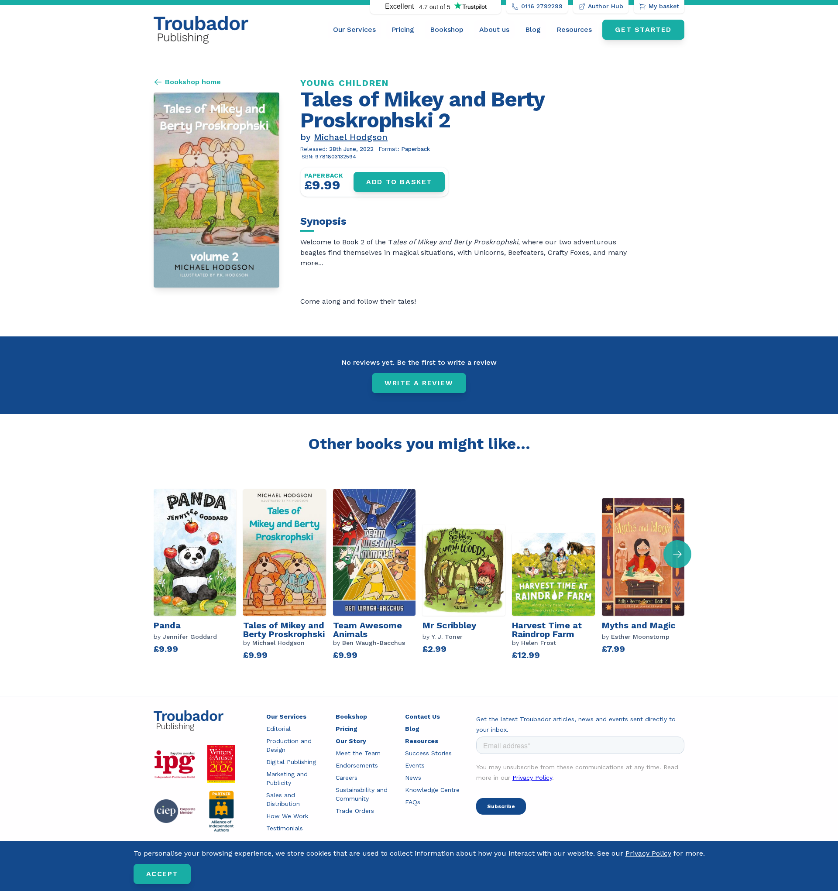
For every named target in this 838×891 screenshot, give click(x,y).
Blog (533, 29)
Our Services (354, 29)
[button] (677, 554)
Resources (574, 29)
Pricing (403, 29)
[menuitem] (354, 29)
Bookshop (447, 29)
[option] (198, 574)
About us (494, 29)
